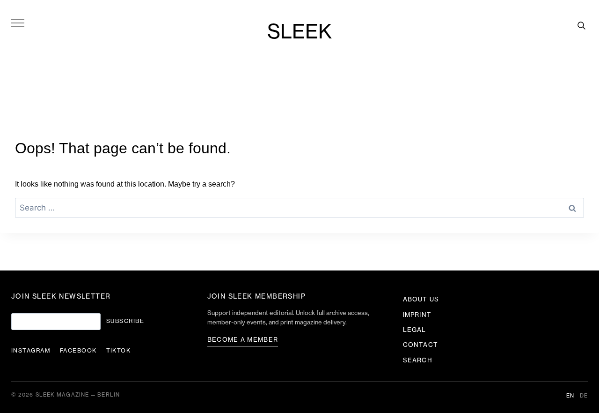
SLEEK (299, 32)
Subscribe (125, 321)
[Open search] (581, 25)
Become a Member (242, 340)
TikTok (118, 350)
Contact (420, 345)
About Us (420, 299)
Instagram (31, 350)
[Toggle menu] (17, 22)
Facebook (78, 350)
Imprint (417, 315)
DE (584, 395)
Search (417, 360)
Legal (414, 330)
